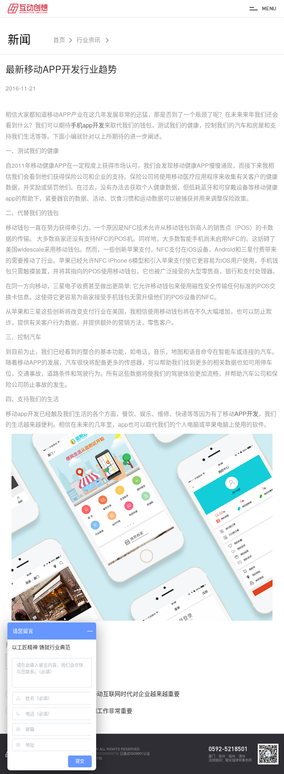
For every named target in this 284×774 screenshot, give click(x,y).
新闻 (19, 39)
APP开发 (246, 413)
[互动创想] (27, 8)
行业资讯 (89, 40)
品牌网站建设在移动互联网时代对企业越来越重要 (115, 693)
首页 (59, 40)
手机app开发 (87, 125)
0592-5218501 (228, 749)
